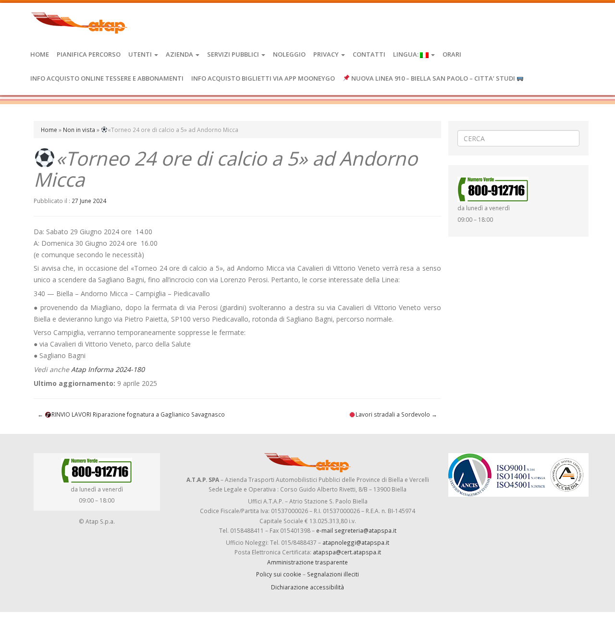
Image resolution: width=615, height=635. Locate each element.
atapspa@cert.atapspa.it (347, 552)
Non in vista (79, 129)
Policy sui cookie (278, 574)
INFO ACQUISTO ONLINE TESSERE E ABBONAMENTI (107, 78)
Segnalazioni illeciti (333, 574)
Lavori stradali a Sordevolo (396, 414)
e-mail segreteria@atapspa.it (356, 530)
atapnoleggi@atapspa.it (355, 542)
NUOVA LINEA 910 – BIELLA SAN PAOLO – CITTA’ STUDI (433, 78)
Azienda (180, 54)
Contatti (369, 54)
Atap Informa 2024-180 (108, 369)
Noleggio (289, 54)
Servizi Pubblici (233, 54)
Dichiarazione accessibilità (307, 587)
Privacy (326, 54)
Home (39, 54)
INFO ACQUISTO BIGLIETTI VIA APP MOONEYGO (263, 78)
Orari (452, 54)
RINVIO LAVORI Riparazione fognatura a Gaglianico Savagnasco (131, 414)
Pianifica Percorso (89, 54)
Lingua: (406, 54)
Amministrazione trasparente (307, 562)
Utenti (140, 54)
